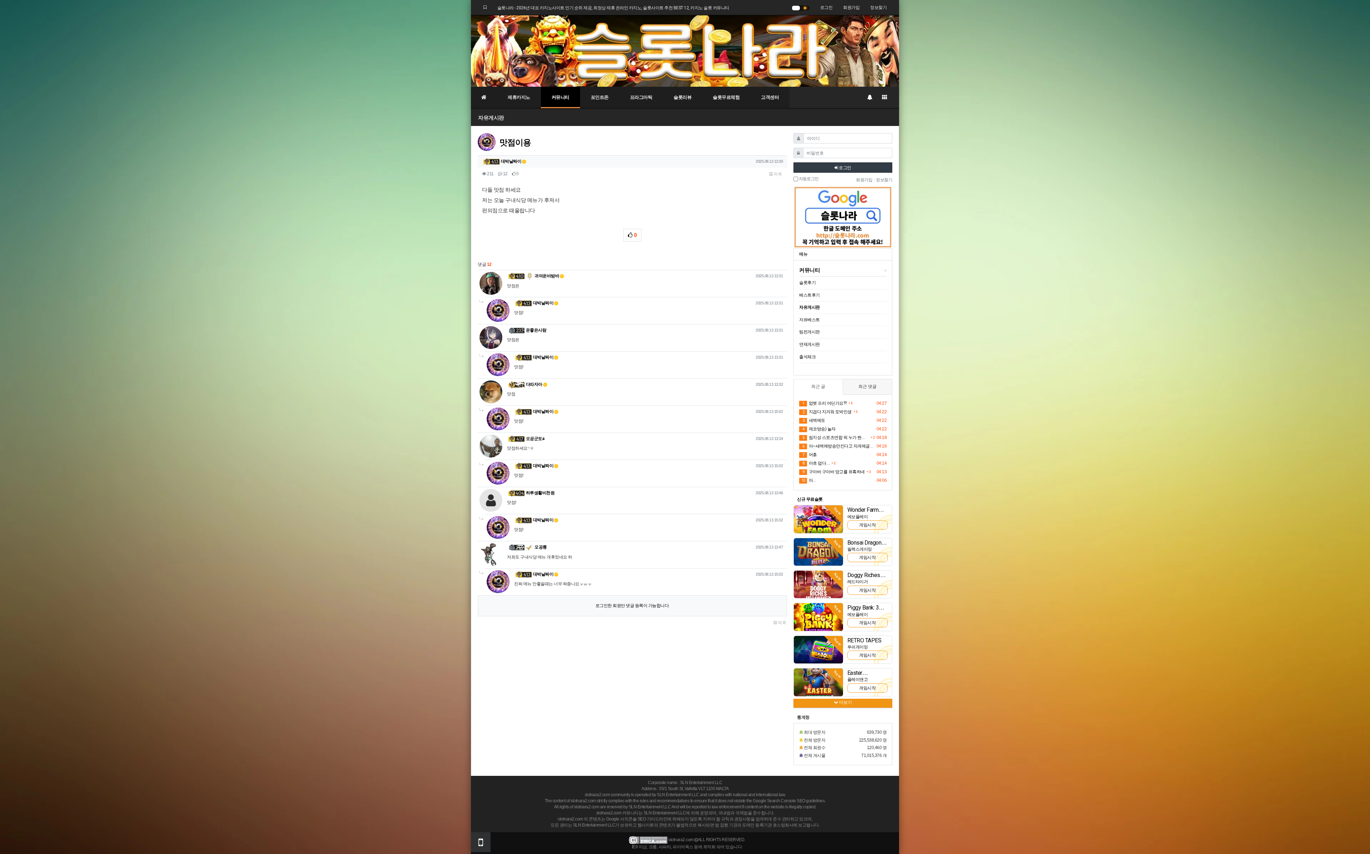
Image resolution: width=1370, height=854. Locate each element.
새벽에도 (813, 420)
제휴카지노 (519, 97)
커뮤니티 (560, 97)
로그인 (826, 7)
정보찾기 (878, 7)
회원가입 (851, 7)
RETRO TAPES (864, 640)
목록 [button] (777, 174)
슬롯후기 (807, 282)
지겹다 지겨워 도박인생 (827, 411)
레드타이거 (857, 581)
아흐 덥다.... (815, 463)
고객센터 (770, 97)
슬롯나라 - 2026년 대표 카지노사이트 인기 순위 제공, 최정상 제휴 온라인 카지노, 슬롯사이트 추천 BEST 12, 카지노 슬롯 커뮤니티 (613, 7)
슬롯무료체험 (726, 97)
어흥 (809, 454)
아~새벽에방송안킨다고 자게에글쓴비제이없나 (838, 446)
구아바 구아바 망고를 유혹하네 (833, 471)
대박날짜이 (511, 161)
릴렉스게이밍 (859, 549)
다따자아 (534, 384)
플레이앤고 (857, 679)
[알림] (869, 97)
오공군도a (535, 438)
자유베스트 (809, 319)
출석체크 (807, 356)
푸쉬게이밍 (857, 647)
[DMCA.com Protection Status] (648, 840)
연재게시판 (809, 344)
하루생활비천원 (540, 492)
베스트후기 (809, 295)
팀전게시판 (809, 331)
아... (808, 480)
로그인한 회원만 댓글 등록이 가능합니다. (632, 605)
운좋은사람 (536, 330)
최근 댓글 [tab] (867, 386)
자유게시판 (491, 118)
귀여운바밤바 (546, 275)
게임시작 (867, 524)
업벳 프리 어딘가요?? (824, 403)
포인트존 (600, 97)
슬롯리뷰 (682, 97)
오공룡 (540, 547)
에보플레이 (857, 516)
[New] (818, 518)
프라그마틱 (641, 97)
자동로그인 (808, 179)
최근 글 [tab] (818, 386)
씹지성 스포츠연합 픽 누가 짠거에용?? (835, 437)
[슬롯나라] (685, 50)
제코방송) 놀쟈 (819, 428)
